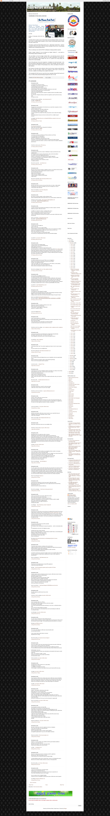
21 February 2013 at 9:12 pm (36, 129)
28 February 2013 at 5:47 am (36, 313)
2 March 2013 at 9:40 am (35, 328)
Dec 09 (72, 340)
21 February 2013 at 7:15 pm (36, 120)
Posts (70, 551)
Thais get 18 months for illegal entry (75, 297)
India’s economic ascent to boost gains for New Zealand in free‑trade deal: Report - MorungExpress (74, 447)
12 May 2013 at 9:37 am (35, 639)
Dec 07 (72, 344)
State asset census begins (75, 326)
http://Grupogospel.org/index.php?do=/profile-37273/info (45, 567)
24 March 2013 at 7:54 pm (36, 352)
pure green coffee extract (40, 237)
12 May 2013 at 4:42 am (35, 586)
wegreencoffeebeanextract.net (48, 390)
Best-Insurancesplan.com (43, 735)
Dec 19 (72, 261)
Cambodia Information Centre (74, 384)
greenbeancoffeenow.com (41, 218)
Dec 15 (72, 267)
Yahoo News (71, 418)
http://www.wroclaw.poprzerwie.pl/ (46, 489)
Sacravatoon (71, 406)
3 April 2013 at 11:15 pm (35, 381)
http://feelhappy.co (43, 461)
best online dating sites (43, 189)
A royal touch (73, 320)
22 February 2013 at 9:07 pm (36, 164)
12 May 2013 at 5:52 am (35, 596)
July (71, 361)
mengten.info (38, 100)
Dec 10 (72, 339)
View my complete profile (72, 503)
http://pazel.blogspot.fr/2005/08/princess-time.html (49, 585)
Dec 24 (72, 253)
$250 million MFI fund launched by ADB (74, 313)
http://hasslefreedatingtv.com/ (43, 297)
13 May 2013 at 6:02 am (35, 685)
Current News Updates (73, 387)
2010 (70, 241)
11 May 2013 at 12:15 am (35, 506)
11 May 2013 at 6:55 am (35, 518)
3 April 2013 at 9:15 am (35, 365)
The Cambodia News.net (73, 408)
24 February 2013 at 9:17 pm (36, 220)
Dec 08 (72, 342)
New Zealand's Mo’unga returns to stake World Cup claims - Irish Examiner (75, 443)
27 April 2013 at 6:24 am (35, 392)
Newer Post (31, 784)
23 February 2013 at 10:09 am (36, 180)
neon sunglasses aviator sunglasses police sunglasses (53, 327)
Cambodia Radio (72, 385)
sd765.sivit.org (43, 145)
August (71, 360)
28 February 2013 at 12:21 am (36, 286)
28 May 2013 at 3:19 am (35, 748)
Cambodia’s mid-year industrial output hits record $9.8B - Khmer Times (74, 423)
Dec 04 (72, 348)
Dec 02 (72, 351)
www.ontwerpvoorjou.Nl (47, 99)
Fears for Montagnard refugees (75, 324)
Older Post (62, 784)
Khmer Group (71, 395)
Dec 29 (72, 247)
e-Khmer (70, 388)
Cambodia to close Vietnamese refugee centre (76, 273)
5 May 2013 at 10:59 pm (35, 462)
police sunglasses (40, 339)
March (71, 366)
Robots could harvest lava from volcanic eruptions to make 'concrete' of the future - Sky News (75, 489)
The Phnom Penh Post (73, 411)
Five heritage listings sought (76, 304)
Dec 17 (72, 264)
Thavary (70, 407)
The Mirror (70, 410)
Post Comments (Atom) (38, 786)
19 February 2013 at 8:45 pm (36, 101)
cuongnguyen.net (38, 747)
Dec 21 (72, 258)
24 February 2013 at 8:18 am (36, 202)
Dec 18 (72, 263)
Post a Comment (33, 782)
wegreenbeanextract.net (43, 217)
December (72, 242)
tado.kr (39, 311)
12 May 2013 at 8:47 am (35, 613)
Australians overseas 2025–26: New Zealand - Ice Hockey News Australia (74, 454)
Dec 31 (72, 244)
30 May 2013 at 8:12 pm (35, 764)
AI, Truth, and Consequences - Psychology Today (74, 441)
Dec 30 (72, 245)
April (71, 364)
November (72, 355)
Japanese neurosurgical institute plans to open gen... (75, 276)
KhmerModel (71, 402)
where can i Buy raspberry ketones (45, 269)
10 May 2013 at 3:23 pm (35, 477)
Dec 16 (72, 266)
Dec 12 (72, 336)
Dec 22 (72, 256)
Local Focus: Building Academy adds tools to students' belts (74, 466)
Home (46, 784)
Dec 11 (72, 337)
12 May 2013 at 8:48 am (35, 624)
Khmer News (71, 399)
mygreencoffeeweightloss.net (42, 200)
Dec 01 (72, 353)
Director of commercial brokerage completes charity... (75, 270)
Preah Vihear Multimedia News (74, 403)
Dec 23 (72, 255)
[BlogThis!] (46, 77)
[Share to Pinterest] (50, 77)
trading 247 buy (41, 364)
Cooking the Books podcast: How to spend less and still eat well (75, 460)
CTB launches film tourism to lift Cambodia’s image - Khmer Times (75, 430)
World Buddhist (71, 415)
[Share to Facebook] (49, 77)
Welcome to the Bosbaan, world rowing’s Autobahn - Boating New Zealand (75, 451)
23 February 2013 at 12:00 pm (36, 191)
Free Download (71, 389)
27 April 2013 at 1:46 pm (35, 408)
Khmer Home (71, 396)
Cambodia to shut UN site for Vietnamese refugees (76, 282)
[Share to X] (48, 77)
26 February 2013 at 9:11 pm (36, 239)
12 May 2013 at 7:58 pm (35, 672)
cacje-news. (71, 381)
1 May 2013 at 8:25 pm (35, 429)
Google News (71, 391)
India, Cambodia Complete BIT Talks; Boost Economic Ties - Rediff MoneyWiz (75, 435)
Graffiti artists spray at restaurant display (75, 318)
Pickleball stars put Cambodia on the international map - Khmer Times (74, 427)
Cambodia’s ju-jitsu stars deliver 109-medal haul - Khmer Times (74, 432)
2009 (70, 371)
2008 (70, 373)
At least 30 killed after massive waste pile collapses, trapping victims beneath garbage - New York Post (74, 479)
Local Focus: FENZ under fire (74, 462)
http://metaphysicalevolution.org (44, 417)
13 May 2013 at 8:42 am (35, 701)
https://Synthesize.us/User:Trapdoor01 (44, 504)
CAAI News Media (72, 495)
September (72, 358)
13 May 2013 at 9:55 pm (35, 736)
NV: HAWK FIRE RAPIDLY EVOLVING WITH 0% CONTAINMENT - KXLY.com (74, 483)
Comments (71, 553)
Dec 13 (72, 334)
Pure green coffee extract (44, 406)
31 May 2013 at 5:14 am (35, 780)
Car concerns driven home (75, 308)
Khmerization (71, 400)
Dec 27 (72, 250)
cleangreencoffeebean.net (40, 778)
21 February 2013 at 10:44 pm (36, 146)
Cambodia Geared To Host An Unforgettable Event (75, 284)
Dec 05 (72, 347)
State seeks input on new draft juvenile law (75, 294)
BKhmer (70, 380)
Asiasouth (70, 378)
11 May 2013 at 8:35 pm (35, 558)
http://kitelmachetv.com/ (44, 557)
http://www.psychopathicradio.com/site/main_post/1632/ (49, 298)
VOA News (70, 414)
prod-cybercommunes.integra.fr (43, 637)
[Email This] (45, 77)
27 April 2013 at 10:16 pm (36, 419)
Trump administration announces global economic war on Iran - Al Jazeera (75, 486)
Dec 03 (72, 350)
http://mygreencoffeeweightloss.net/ (48, 199)
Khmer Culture (71, 393)
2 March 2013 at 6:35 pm (35, 341)
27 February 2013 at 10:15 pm (36, 270)
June (71, 363)
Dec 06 (72, 345)
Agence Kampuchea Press (73, 377)
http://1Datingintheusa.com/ (41, 284)
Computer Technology (72, 547)
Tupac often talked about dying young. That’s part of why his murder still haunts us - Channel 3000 (74, 475)
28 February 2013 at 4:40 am (36, 299)
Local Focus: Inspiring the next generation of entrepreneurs (74, 469)
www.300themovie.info (38, 623)
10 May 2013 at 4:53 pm (35, 490)
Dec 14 (72, 333)
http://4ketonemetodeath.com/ (45, 350)
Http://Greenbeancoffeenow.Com (46, 178)
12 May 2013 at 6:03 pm (35, 659)
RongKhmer (71, 404)
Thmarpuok (71, 413)
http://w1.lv (41, 475)
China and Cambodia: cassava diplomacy (74, 279)
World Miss (71, 417)
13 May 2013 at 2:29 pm (35, 722)
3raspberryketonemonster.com (43, 379)
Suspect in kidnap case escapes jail (75, 289)
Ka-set (70, 392)
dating (34, 126)
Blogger (65, 808)
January (71, 369)
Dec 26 (72, 252)
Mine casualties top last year (76, 298)
